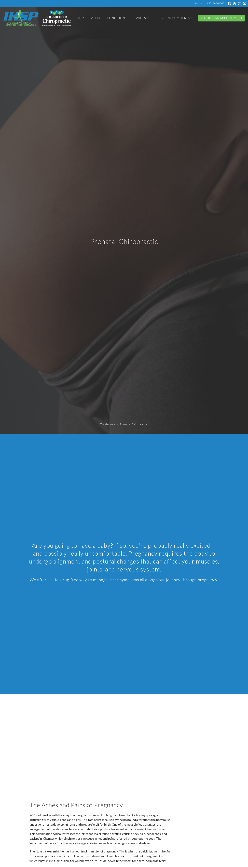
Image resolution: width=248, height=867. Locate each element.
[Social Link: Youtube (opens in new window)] (244, 3)
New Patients (179, 18)
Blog (158, 18)
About (96, 18)
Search (198, 3)
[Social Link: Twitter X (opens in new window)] (239, 3)
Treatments (107, 424)
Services (139, 18)
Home (81, 18)
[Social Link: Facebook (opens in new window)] (229, 3)
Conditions (117, 18)
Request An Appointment (221, 18)
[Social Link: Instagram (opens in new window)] (234, 3)
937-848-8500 (215, 3)
